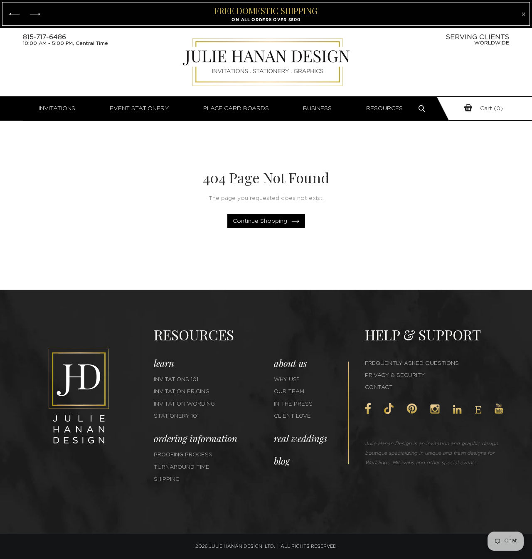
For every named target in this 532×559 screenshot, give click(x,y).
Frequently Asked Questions (412, 363)
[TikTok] (389, 408)
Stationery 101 (176, 416)
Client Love (292, 416)
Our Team (289, 391)
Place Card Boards (236, 108)
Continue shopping (260, 221)
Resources (384, 108)
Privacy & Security (395, 375)
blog (282, 461)
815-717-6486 (44, 37)
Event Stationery (139, 108)
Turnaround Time (181, 467)
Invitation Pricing (181, 391)
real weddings (300, 438)
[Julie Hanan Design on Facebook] (368, 408)
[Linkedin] (457, 409)
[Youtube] (499, 409)
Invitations (57, 108)
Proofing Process (183, 455)
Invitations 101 (176, 379)
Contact (379, 387)
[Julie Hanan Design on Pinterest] (411, 408)
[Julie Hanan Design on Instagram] (435, 409)
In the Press (293, 404)
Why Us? (287, 379)
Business (317, 108)
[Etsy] (478, 410)
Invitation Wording (184, 404)
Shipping (167, 479)
